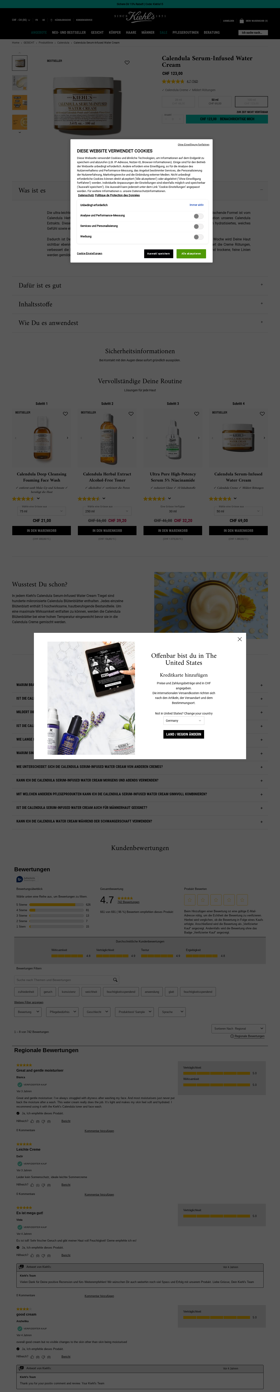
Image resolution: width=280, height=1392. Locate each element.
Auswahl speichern (158, 253)
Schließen (240, 639)
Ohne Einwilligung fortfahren (193, 144)
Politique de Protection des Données (117, 195)
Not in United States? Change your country (184, 713)
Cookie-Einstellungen (89, 253)
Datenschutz (86, 195)
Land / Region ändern (183, 734)
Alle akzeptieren (191, 253)
